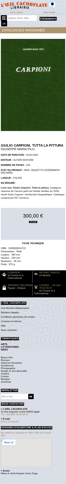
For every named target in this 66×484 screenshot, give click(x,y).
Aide (3, 325)
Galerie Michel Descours (16, 482)
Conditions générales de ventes (18, 316)
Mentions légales (10, 312)
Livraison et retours (11, 321)
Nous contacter (9, 330)
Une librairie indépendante (15, 308)
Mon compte (16, 12)
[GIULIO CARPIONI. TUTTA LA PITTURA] (33, 132)
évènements (48, 18)
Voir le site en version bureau (18, 478)
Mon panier (49, 12)
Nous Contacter (10, 421)
